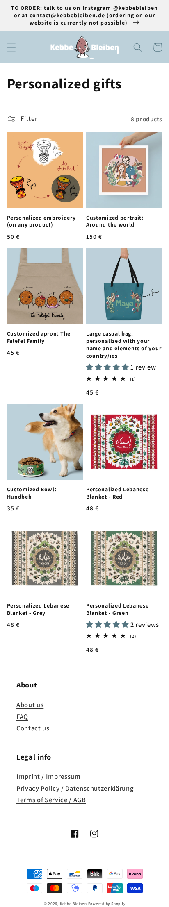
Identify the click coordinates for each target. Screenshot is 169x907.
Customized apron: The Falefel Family (39, 337)
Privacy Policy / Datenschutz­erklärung (74, 788)
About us (29, 704)
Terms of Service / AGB (51, 799)
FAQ (22, 716)
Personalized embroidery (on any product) (41, 221)
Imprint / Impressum (48, 776)
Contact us (33, 727)
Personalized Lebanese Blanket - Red (117, 493)
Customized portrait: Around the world (115, 221)
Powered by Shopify (107, 903)
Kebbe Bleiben (73, 903)
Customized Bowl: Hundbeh (32, 493)
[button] (11, 47)
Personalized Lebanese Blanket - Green (117, 609)
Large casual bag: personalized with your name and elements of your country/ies (123, 344)
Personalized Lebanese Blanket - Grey (38, 609)
